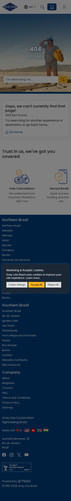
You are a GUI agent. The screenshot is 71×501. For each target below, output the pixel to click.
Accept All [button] (36, 284)
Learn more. (32, 277)
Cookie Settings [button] (17, 284)
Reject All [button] (53, 284)
